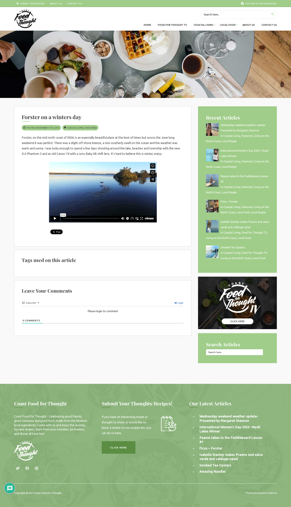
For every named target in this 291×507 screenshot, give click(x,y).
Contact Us (74, 3)
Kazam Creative (267, 493)
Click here (118, 447)
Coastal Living (203, 25)
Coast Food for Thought (48, 493)
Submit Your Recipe (32, 3)
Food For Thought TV (172, 25)
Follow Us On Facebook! (261, 3)
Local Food (228, 25)
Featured (91, 128)
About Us (56, 3)
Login (180, 303)
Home (147, 25)
